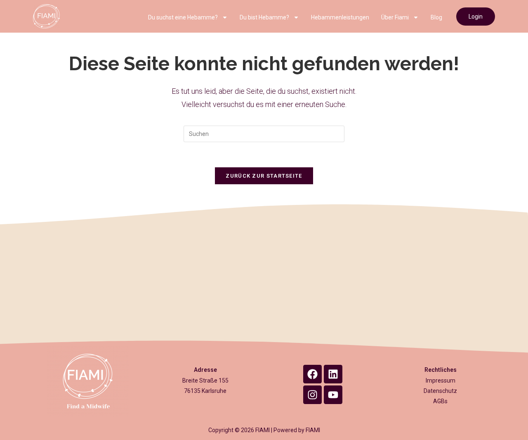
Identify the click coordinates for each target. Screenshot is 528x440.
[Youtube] (333, 394)
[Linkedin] (333, 374)
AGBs (440, 401)
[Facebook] (312, 374)
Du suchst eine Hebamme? (183, 17)
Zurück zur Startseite (264, 176)
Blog (436, 17)
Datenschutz (440, 391)
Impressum (440, 380)
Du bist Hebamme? (264, 17)
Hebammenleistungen (340, 17)
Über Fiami (395, 17)
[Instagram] (312, 394)
